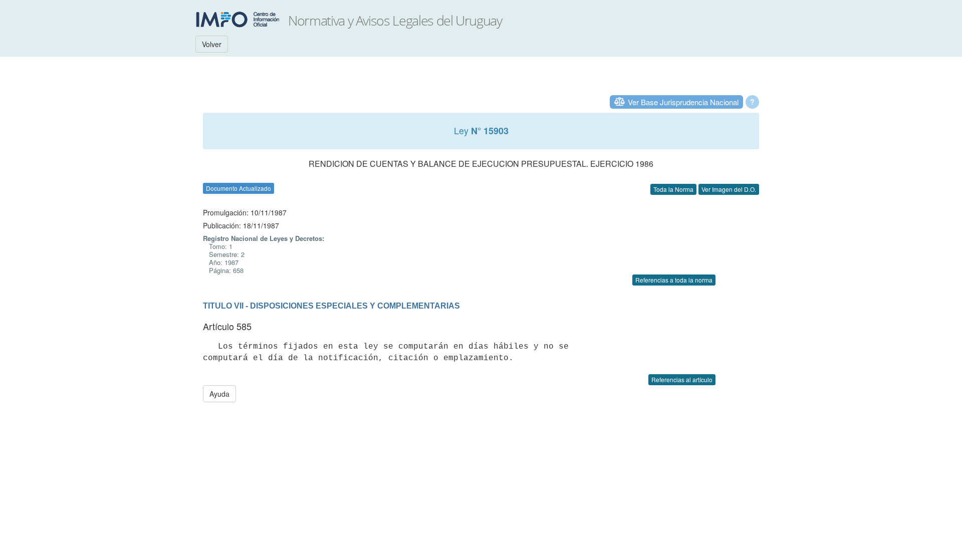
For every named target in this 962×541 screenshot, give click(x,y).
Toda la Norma (673, 189)
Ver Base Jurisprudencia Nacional (683, 102)
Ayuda (219, 394)
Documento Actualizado (238, 188)
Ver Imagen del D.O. (728, 189)
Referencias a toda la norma (673, 280)
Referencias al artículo (681, 379)
